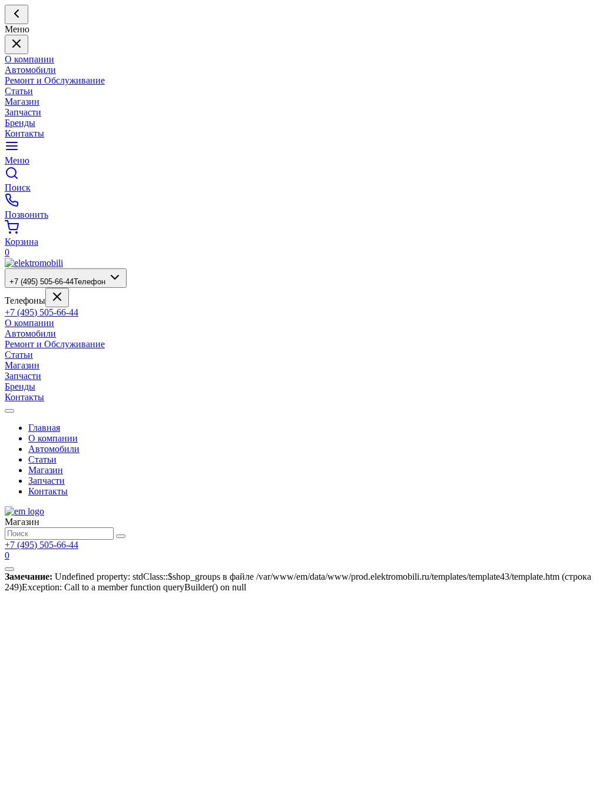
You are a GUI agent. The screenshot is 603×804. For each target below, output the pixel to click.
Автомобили (30, 70)
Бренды (20, 123)
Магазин (22, 102)
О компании (29, 59)
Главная (44, 428)
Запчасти (23, 112)
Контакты (24, 133)
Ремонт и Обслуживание (55, 80)
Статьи (19, 91)
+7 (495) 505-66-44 (57, 281)
